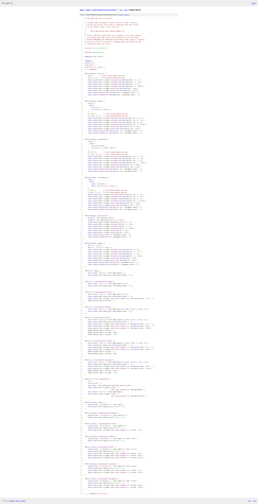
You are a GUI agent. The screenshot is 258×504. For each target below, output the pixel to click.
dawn (82, 10)
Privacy (17, 501)
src (121, 10)
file (121, 15)
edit (126, 15)
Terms (23, 501)
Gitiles (12, 501)
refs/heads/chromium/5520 (104, 10)
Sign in (254, 3)
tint (125, 10)
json (254, 501)
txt (249, 501)
